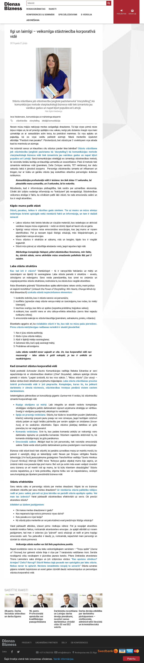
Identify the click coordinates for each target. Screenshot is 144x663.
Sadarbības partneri (46, 642)
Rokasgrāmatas (35, 9)
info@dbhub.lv (64, 652)
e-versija (86, 14)
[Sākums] (13, 6)
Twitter (18, 651)
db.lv (64, 642)
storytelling (35, 121)
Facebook (11, 651)
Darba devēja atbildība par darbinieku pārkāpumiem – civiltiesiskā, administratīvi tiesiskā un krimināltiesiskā (90, 618)
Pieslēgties (121, 14)
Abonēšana (33, 20)
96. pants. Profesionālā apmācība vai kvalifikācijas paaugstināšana (37, 616)
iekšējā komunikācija (51, 121)
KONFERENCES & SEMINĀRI (40, 14)
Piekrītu (131, 658)
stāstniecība (21, 121)
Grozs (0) (132, 14)
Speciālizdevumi (67, 14)
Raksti (52, 9)
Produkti (27, 642)
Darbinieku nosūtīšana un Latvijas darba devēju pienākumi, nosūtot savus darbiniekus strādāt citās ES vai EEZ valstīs (65, 619)
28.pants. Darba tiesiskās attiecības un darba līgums (14, 614)
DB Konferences (79, 642)
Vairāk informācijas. (63, 658)
